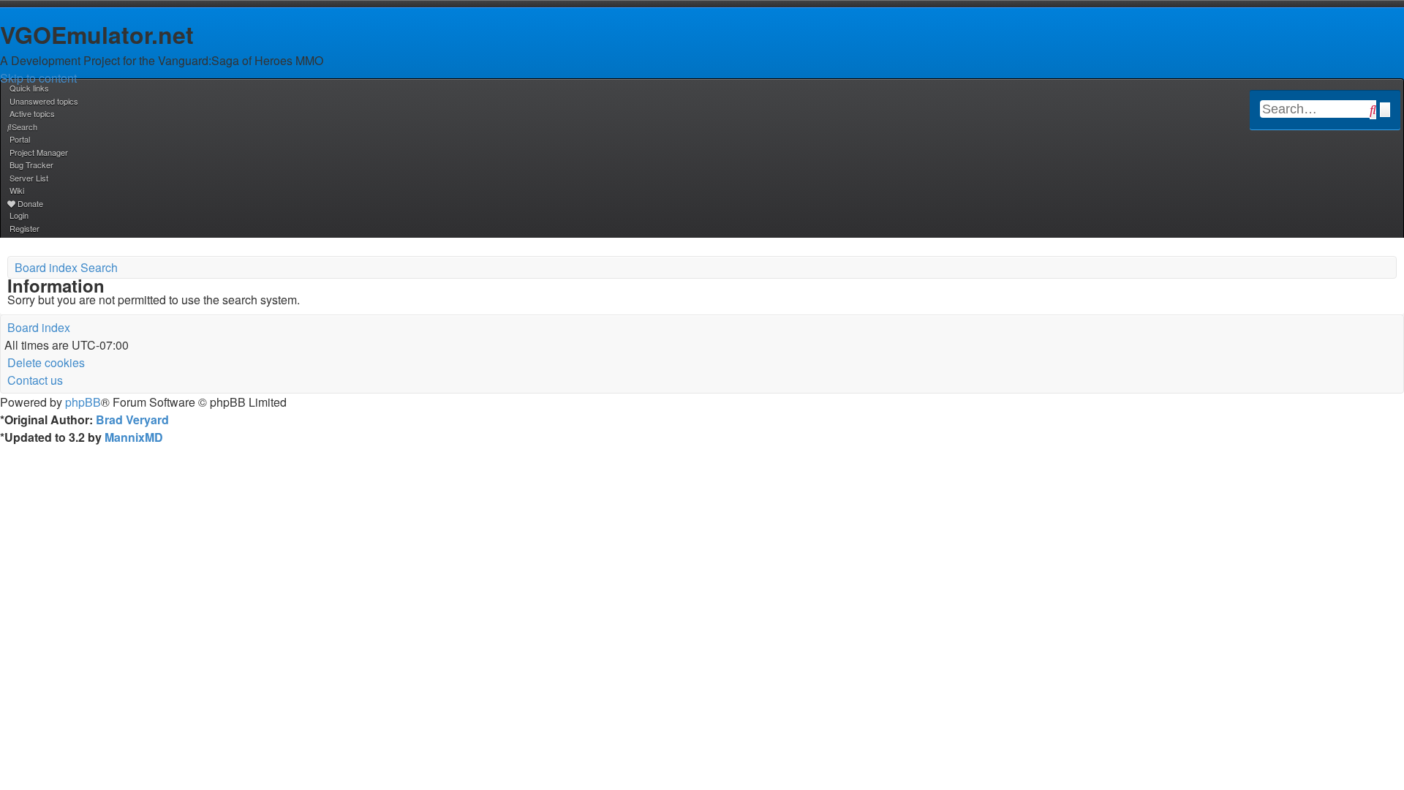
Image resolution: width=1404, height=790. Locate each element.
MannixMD (134, 437)
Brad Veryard (132, 419)
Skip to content (38, 77)
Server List (29, 178)
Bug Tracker (31, 164)
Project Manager (39, 152)
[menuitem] (42, 101)
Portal (20, 139)
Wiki (17, 190)
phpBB (83, 402)
